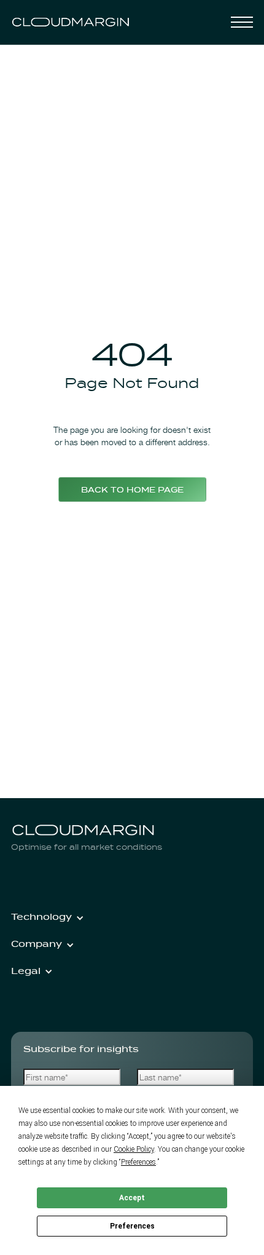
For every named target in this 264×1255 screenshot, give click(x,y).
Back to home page (132, 490)
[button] (242, 22)
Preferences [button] (138, 1162)
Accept (132, 1198)
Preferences (132, 1226)
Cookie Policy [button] (134, 1149)
